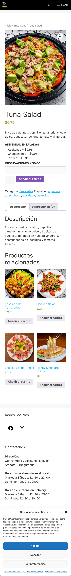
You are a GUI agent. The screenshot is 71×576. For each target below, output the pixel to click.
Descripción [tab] (18, 206)
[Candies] (4, 5)
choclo (17, 195)
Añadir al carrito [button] (19, 321)
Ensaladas (20, 25)
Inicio (8, 25)
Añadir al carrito (30, 179)
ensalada (29, 195)
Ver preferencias (35, 563)
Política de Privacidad (33, 571)
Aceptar (35, 545)
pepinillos (43, 195)
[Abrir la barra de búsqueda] (49, 5)
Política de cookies (12, 571)
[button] (66, 512)
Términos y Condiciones (56, 571)
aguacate (54, 191)
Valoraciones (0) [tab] (43, 206)
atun (8, 195)
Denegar (35, 554)
